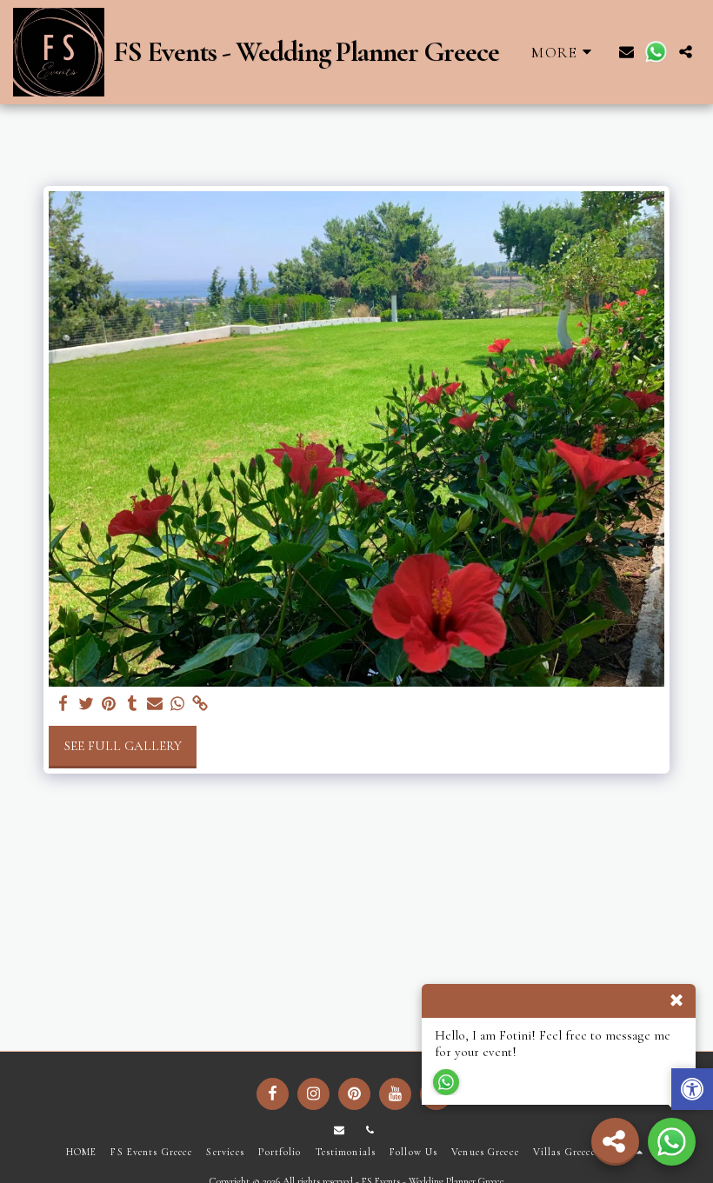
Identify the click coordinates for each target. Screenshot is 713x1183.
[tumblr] (131, 704)
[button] (626, 51)
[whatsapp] (178, 704)
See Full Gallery (123, 746)
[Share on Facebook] (64, 704)
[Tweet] (86, 704)
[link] (200, 704)
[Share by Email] (155, 704)
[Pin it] (109, 704)
